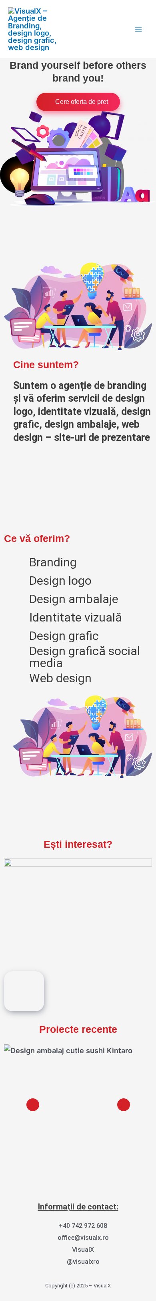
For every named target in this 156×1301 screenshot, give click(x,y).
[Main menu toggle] (138, 29)
